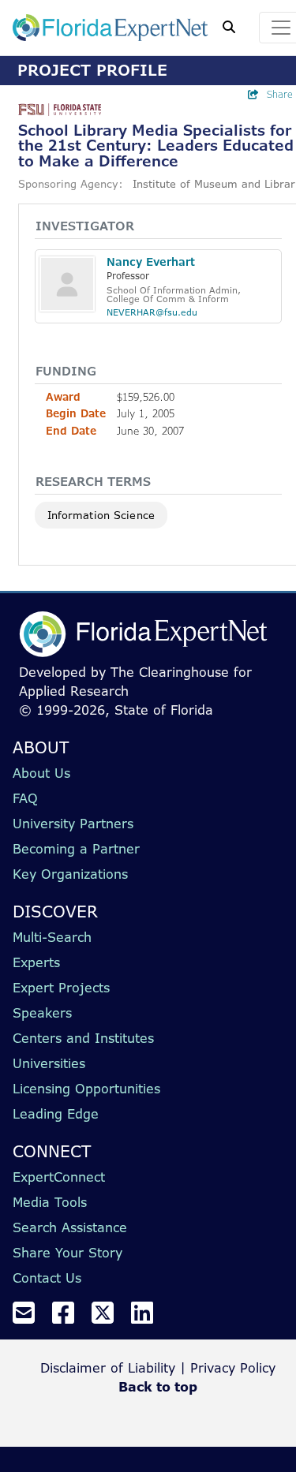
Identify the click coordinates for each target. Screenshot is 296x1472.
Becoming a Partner (76, 848)
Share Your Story (67, 1252)
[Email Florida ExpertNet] (30, 1317)
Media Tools (50, 1202)
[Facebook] (69, 1317)
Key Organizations (70, 874)
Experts (36, 962)
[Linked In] (148, 1317)
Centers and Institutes (83, 1038)
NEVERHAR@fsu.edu (152, 312)
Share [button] (280, 94)
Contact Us (47, 1278)
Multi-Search (52, 937)
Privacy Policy (232, 1368)
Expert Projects (61, 987)
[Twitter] (109, 1317)
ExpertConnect (59, 1177)
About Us (41, 773)
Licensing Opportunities (86, 1088)
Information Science (101, 515)
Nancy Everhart (151, 261)
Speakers (42, 1013)
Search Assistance (70, 1227)
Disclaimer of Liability (107, 1368)
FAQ (25, 798)
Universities (49, 1063)
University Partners (73, 823)
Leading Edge (56, 1114)
